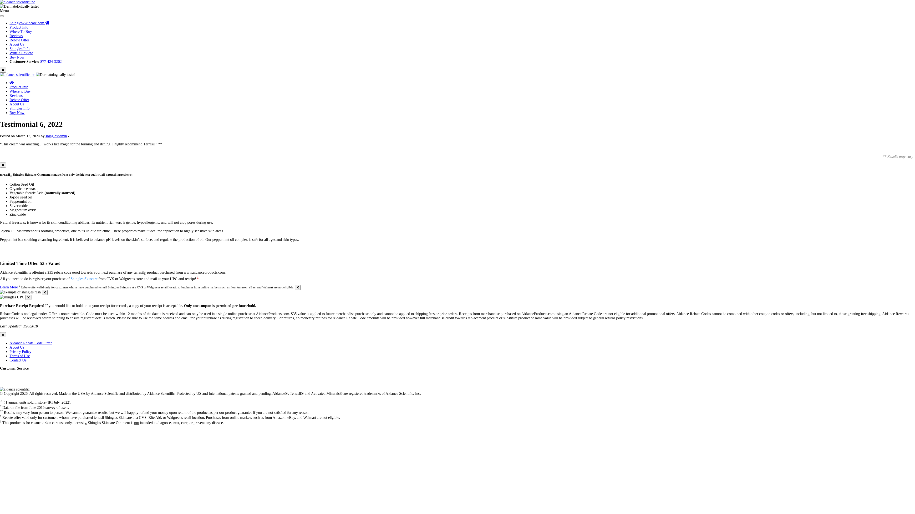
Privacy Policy (20, 352)
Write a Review (21, 53)
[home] (12, 83)
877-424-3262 (51, 61)
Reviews (16, 36)
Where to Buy (20, 91)
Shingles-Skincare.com (27, 23)
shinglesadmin (56, 136)
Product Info (19, 27)
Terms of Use (20, 356)
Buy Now (17, 57)
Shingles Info (20, 49)
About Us (17, 44)
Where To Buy (21, 32)
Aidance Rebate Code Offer (31, 343)
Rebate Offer (19, 40)
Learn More (9, 287)
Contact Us (18, 360)
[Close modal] (3, 165)
